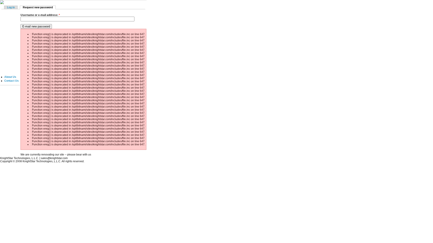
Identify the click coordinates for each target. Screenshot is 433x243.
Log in (11, 7)
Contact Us (11, 80)
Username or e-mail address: (40, 15)
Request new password (38, 7)
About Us (10, 77)
